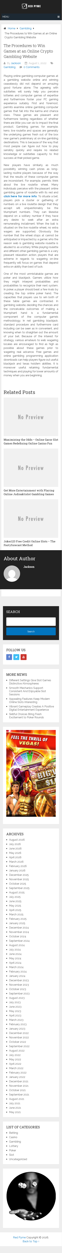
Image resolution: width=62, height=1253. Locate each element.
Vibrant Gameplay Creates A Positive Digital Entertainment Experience (31, 708)
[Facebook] (9, 657)
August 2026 (17, 839)
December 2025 (19, 874)
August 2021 (16, 1099)
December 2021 (18, 1081)
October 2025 (17, 883)
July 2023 (15, 1002)
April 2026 (15, 857)
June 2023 (15, 1006)
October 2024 (17, 936)
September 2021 (19, 1094)
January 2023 (17, 1028)
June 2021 (15, 1107)
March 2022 (16, 1068)
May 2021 (15, 1112)
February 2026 (18, 866)
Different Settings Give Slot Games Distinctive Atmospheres (30, 682)
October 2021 (17, 1090)
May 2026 (15, 852)
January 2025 (17, 923)
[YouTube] (24, 657)
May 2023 (15, 1011)
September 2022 (19, 1046)
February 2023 (18, 1024)
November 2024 (19, 932)
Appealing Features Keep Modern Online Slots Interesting (29, 700)
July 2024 (15, 949)
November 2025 (19, 879)
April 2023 (15, 1015)
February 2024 (18, 971)
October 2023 (17, 989)
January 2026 (17, 870)
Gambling (9, 67)
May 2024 (15, 958)
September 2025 (19, 888)
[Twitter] (16, 657)
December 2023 (19, 980)
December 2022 (19, 1033)
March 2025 (16, 914)
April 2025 (15, 910)
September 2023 (19, 993)
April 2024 (15, 962)
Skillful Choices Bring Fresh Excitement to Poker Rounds (26, 716)
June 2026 (15, 848)
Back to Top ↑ (31, 1241)
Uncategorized (18, 1159)
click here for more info (20, 196)
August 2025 (17, 892)
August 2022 (17, 1050)
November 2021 (19, 1085)
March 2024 (16, 967)
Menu (5, 16)
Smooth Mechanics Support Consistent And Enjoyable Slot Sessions (27, 691)
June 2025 (15, 901)
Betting (13, 1132)
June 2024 (15, 954)
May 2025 (15, 905)
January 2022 (17, 1077)
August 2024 (17, 945)
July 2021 (14, 1103)
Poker (12, 1150)
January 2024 (17, 976)
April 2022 (15, 1063)
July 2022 (15, 1055)
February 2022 (18, 1072)
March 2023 (16, 1019)
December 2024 (19, 927)
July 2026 (15, 844)
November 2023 (19, 984)
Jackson (16, 63)
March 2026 (16, 861)
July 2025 (15, 896)
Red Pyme (19, 1237)
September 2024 (19, 940)
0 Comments (32, 67)
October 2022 (17, 1041)
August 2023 (17, 997)
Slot (11, 1154)
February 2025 (18, 918)
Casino (13, 1137)
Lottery (13, 1146)
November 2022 (19, 1037)
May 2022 (15, 1059)
